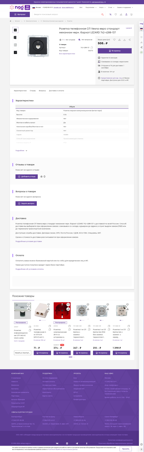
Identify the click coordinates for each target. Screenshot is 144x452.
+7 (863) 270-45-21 (48, 420)
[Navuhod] (67, 443)
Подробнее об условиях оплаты (29, 269)
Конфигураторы (80, 400)
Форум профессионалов (83, 385)
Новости (14, 382)
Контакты (15, 389)
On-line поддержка (49, 378)
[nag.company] (57, 443)
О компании (16, 378)
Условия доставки (49, 385)
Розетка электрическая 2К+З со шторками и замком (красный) (60, 333)
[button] (72, 2)
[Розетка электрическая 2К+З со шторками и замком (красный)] (62, 310)
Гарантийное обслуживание (53, 389)
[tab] (20, 90)
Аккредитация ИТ (18, 407)
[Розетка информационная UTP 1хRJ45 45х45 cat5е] (22, 310)
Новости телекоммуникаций (84, 382)
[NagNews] (77, 443)
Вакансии (15, 385)
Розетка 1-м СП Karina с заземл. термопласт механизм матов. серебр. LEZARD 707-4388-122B (80, 333)
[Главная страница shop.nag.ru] (20, 7)
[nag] (86, 443)
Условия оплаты (48, 382)
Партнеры (15, 396)
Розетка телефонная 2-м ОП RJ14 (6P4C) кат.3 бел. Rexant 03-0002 (40, 333)
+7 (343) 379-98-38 (17, 420)
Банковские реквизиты (20, 392)
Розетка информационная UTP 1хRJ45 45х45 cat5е (21, 334)
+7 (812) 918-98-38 (111, 420)
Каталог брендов (18, 400)
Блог (81, 7)
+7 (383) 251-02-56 (80, 420)
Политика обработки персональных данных (115, 443)
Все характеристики (67, 54)
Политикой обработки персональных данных (62, 449)
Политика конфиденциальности (120, 440)
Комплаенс (46, 392)
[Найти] (102, 14)
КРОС (76, 392)
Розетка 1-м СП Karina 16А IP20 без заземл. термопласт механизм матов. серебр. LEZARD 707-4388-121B (99, 333)
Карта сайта (47, 396)
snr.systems (78, 396)
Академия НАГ (79, 389)
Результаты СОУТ (18, 403)
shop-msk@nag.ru (68, 7)
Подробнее (19, 151)
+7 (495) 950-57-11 (48, 7)
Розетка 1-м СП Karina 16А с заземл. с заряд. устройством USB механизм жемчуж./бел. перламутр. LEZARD (119, 333)
